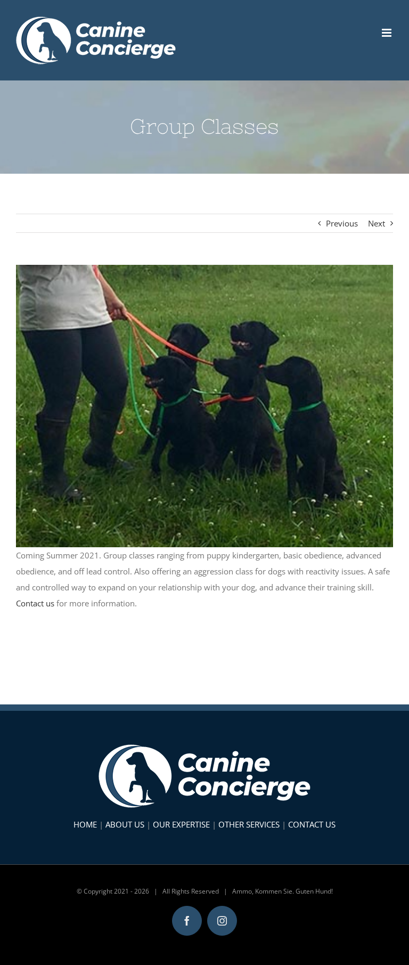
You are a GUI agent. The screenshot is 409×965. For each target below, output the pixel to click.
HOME (85, 824)
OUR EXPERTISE (181, 824)
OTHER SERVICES (249, 824)
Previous (342, 223)
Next (376, 223)
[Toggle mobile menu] (387, 32)
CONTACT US (312, 824)
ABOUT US (124, 824)
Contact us (35, 603)
